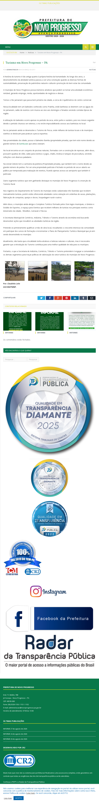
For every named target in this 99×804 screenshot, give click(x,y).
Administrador (12, 70)
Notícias (92, 70)
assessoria (63, 773)
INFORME (49, 6)
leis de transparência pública (44, 776)
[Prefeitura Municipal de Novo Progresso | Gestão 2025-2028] (49, 27)
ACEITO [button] (18, 798)
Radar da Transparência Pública (31, 782)
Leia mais (31, 793)
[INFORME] (17, 321)
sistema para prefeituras (35, 773)
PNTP (14, 782)
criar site (19, 773)
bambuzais (23, 143)
